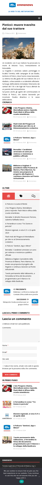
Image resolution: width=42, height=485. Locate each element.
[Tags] (21, 196)
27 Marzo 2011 (9, 33)
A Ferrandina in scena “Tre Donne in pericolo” (24, 403)
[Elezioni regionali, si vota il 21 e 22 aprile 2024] (7, 418)
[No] (39, 476)
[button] (38, 18)
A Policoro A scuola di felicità (16, 204)
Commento (6, 328)
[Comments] (33, 196)
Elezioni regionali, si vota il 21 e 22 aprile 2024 (26, 415)
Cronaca (7, 102)
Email (4, 352)
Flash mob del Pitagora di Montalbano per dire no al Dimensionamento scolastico (25, 126)
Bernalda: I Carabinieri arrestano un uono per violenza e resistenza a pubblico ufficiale (23, 152)
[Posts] (8, 196)
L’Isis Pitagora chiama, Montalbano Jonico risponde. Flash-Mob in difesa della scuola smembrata (25, 111)
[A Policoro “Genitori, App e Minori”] (7, 142)
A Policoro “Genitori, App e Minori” (24, 139)
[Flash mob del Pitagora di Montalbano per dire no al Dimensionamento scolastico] (7, 128)
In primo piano (10, 380)
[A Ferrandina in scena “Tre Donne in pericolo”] (7, 406)
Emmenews (22, 33)
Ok (22, 481)
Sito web (5, 359)
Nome (5, 345)
